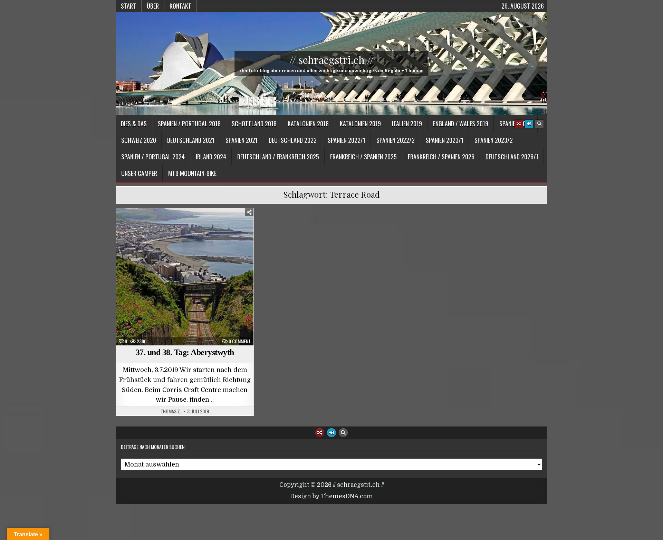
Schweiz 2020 (138, 140)
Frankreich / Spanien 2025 (363, 156)
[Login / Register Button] (529, 124)
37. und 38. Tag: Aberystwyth (185, 352)
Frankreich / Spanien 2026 (441, 156)
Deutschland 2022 (293, 140)
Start (128, 5)
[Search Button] (539, 124)
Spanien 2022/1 (346, 140)
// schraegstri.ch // (331, 60)
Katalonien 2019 (360, 123)
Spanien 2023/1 (444, 140)
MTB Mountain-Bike (192, 173)
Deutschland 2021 (190, 140)
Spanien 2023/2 (493, 140)
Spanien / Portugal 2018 (189, 123)
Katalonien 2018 (308, 123)
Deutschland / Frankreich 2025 (278, 156)
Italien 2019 (407, 123)
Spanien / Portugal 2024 (153, 156)
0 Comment (240, 341)
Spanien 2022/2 (395, 140)
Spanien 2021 (241, 140)
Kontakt (180, 5)
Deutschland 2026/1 (512, 156)
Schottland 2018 (254, 123)
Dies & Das (134, 123)
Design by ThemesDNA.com (331, 496)
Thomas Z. (171, 411)
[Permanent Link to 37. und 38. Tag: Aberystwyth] (184, 276)
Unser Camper (139, 173)
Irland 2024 (211, 156)
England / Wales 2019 (460, 123)
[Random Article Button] (519, 124)
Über (153, 5)
